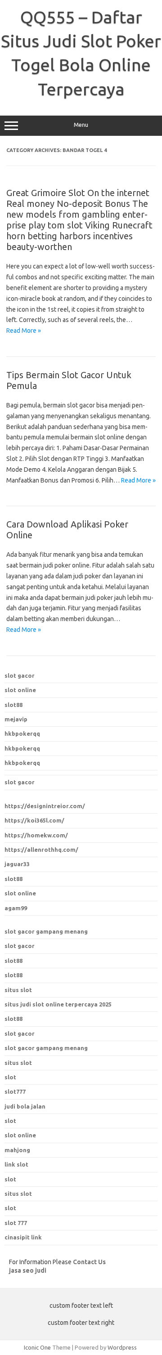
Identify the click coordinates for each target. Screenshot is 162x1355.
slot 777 (15, 1223)
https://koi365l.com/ (34, 820)
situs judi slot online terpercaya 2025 (58, 1004)
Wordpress (122, 1347)
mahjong (17, 1150)
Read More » (23, 330)
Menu (81, 124)
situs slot (18, 990)
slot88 (13, 705)
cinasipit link (23, 1237)
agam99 (15, 908)
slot (10, 1121)
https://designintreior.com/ (44, 806)
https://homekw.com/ (36, 835)
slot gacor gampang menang (46, 931)
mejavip (15, 719)
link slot (16, 1164)
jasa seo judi (27, 1270)
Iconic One (37, 1347)
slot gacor (19, 675)
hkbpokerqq (22, 733)
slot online (20, 690)
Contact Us (89, 1262)
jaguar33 (17, 864)
